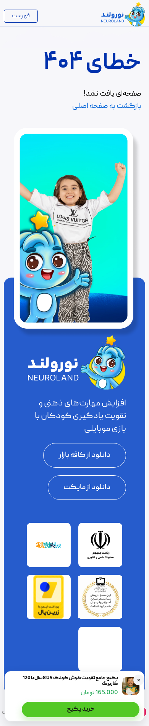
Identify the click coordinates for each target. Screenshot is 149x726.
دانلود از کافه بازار (84, 455)
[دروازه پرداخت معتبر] (48, 618)
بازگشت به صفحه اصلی (106, 106)
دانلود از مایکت (86, 487)
